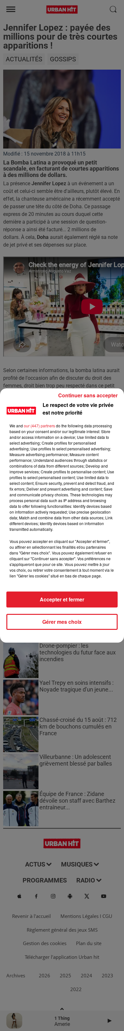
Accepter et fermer (62, 599)
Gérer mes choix (62, 621)
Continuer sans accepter (88, 395)
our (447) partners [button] (39, 425)
